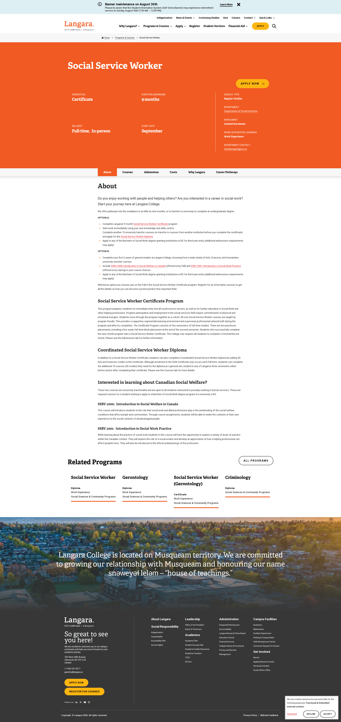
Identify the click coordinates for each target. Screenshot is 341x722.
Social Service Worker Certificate (150, 224)
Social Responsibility (164, 626)
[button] (185, 17)
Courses (127, 172)
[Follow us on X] (80, 702)
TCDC (187, 657)
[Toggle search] (274, 26)
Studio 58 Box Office (261, 670)
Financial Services (226, 642)
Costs (173, 172)
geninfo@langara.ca (73, 672)
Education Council (226, 638)
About (107, 172)
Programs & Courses (125, 37)
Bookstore (257, 625)
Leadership (192, 619)
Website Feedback (269, 715)
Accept (328, 714)
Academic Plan (191, 641)
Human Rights (157, 645)
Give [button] (225, 17)
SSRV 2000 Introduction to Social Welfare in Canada (138, 266)
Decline (311, 714)
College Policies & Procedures (231, 646)
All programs (256, 460)
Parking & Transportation (263, 638)
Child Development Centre (264, 642)
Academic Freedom (193, 653)
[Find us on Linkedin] (76, 702)
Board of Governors (193, 629)
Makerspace (258, 629)
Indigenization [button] (164, 17)
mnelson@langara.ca (235, 149)
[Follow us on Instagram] (89, 702)
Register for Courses (84, 691)
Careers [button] (236, 17)
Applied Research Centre (263, 662)
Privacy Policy (250, 715)
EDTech (188, 662)
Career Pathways (227, 172)
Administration (229, 619)
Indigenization (157, 632)
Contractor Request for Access (266, 646)
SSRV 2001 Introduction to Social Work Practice (216, 266)
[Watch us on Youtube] (84, 702)
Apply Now (76, 682)
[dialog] (311, 707)
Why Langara (196, 172)
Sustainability (157, 637)
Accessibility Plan (158, 641)
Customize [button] (292, 714)
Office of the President (194, 625)
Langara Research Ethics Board (232, 633)
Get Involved (261, 651)
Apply (260, 26)
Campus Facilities (265, 619)
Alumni (256, 657)
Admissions (151, 172)
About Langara (161, 619)
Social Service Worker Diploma (137, 236)
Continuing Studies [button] (209, 17)
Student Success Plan (194, 645)
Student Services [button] (214, 26)
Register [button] (194, 26)
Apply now (251, 85)
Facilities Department (262, 633)
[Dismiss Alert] (238, 4)
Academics (192, 635)
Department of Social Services (240, 111)
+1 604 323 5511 (72, 668)
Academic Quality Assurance (197, 649)
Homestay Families (261, 666)
